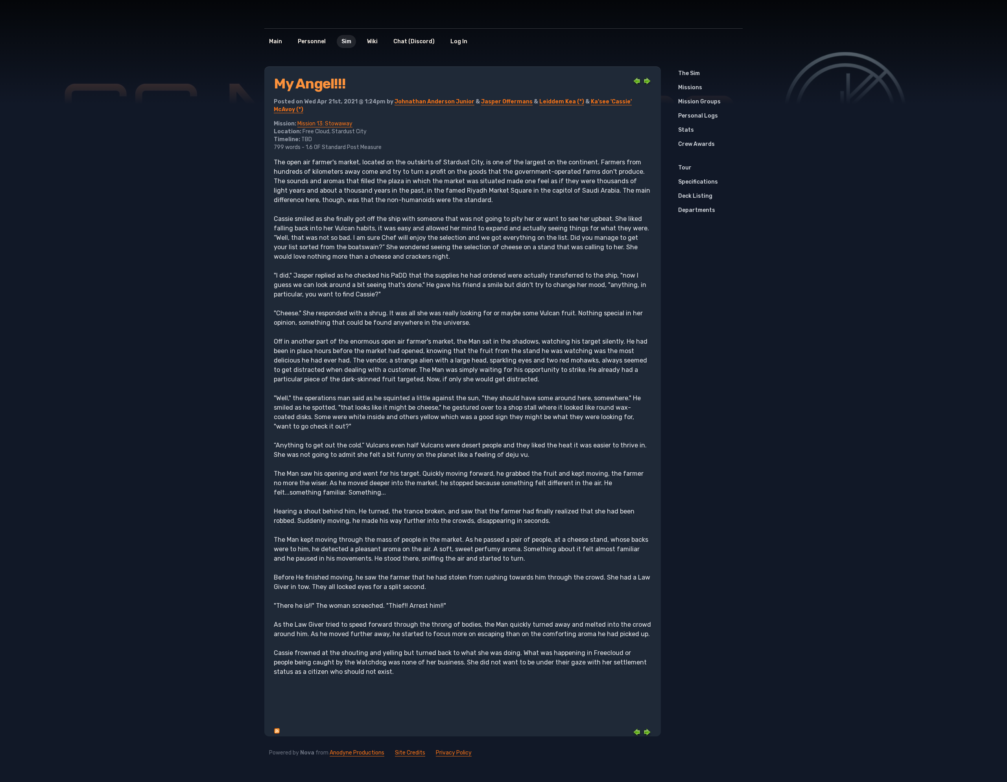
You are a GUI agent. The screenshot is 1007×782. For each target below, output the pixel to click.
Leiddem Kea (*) (561, 101)
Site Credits (410, 752)
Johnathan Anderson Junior (434, 101)
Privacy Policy (454, 752)
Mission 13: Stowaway (324, 123)
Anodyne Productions (357, 752)
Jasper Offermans (507, 101)
